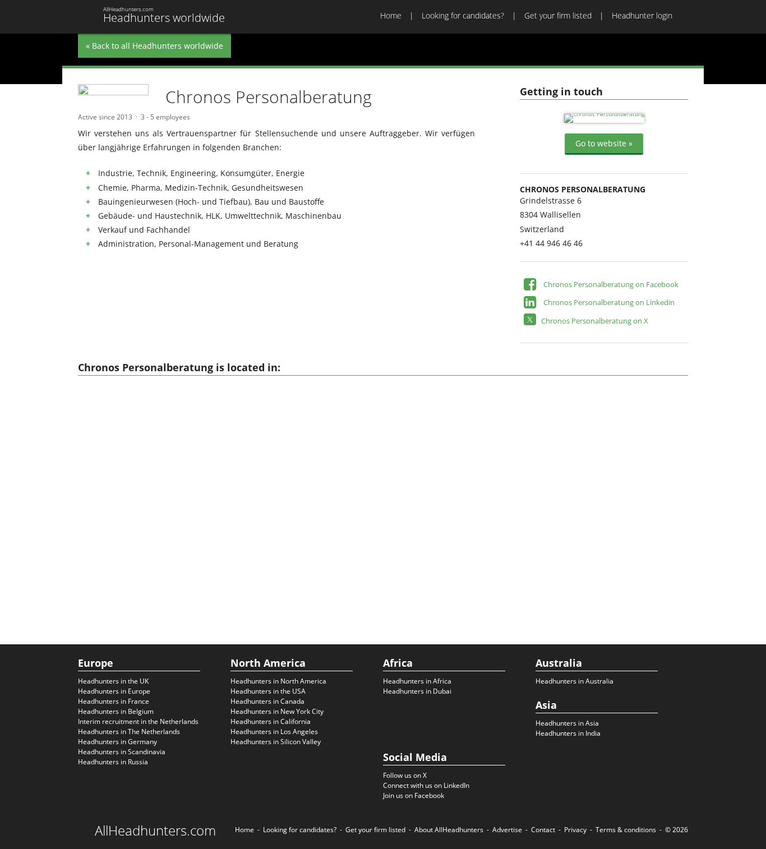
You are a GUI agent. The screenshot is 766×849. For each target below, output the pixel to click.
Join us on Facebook (413, 795)
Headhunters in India (568, 733)
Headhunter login (642, 15)
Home (391, 15)
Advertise (507, 829)
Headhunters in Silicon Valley (275, 741)
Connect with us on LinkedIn (426, 785)
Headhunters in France (113, 701)
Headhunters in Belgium (116, 711)
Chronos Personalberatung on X (594, 321)
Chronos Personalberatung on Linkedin (609, 302)
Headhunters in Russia (113, 762)
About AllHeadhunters (448, 829)
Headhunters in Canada (267, 701)
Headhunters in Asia (567, 723)
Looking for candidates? (463, 15)
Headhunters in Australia (574, 681)
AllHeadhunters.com (155, 830)
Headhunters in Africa (417, 681)
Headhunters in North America (278, 681)
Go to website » (604, 143)
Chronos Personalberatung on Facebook (611, 284)
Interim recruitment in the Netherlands (138, 721)
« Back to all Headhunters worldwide (154, 45)
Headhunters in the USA (268, 691)
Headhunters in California (270, 721)
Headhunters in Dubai (417, 691)
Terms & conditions (626, 829)
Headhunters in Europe (114, 691)
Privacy (575, 829)
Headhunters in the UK (113, 681)
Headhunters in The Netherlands (129, 731)
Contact (543, 829)
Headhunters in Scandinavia (121, 751)
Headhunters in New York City (277, 711)
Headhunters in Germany (117, 741)
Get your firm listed (558, 15)
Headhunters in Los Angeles (274, 731)
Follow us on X (405, 775)
